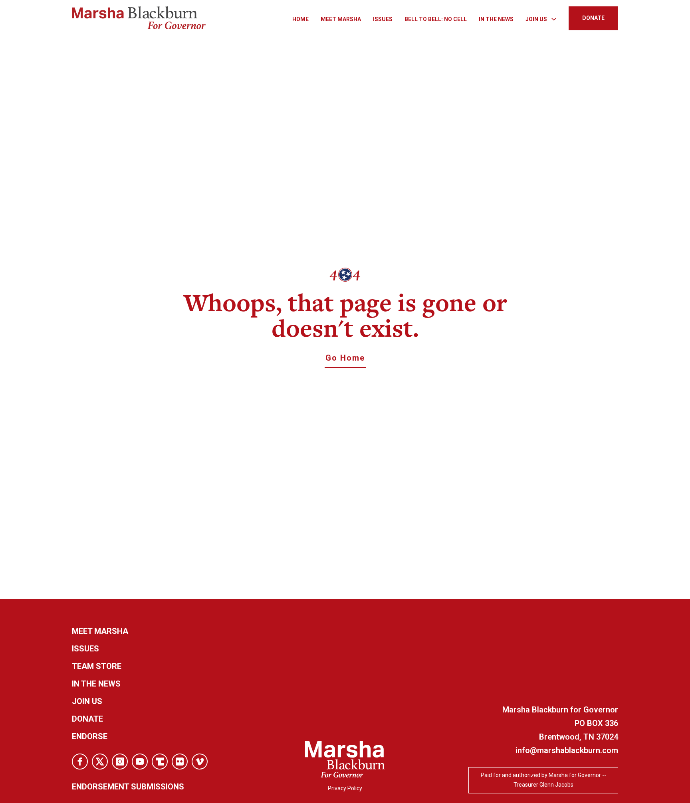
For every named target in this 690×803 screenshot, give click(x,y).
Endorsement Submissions (128, 786)
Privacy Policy (345, 788)
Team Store (96, 666)
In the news (96, 684)
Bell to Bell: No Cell (435, 19)
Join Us (87, 701)
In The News (496, 19)
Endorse (89, 736)
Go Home (345, 358)
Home (300, 19)
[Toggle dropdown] (554, 19)
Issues (383, 19)
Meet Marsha (341, 19)
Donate (87, 719)
